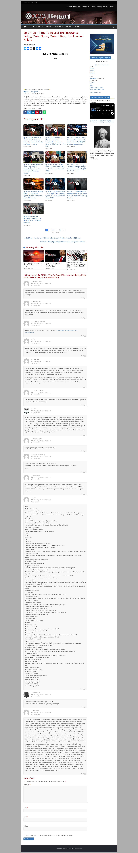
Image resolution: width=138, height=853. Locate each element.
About (77, 26)
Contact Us (69, 26)
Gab (91, 84)
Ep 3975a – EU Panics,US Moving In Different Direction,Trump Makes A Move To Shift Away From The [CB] (55, 142)
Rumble (92, 68)
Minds (91, 85)
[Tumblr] (40, 112)
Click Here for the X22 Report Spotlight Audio (102, 120)
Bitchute (92, 72)
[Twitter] (29, 112)
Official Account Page (95, 92)
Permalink (36, 286)
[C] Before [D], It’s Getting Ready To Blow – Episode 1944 (32, 265)
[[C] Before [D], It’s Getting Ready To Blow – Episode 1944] (33, 251)
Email (25, 817)
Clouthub (92, 74)
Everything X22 (46, 26)
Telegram (92, 82)
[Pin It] (37, 112)
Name (25, 808)
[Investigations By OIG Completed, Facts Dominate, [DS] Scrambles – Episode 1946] (77, 251)
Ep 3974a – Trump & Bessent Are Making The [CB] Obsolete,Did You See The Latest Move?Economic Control (33, 169)
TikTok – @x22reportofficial (97, 89)
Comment (27, 785)
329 (60, 230)
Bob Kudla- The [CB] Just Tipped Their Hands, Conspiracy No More (63, 242)
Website (25, 826)
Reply (84, 298)
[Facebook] (25, 112)
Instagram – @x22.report (96, 87)
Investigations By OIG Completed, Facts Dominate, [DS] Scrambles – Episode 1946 (76, 265)
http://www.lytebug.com (30, 92)
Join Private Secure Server (102, 65)
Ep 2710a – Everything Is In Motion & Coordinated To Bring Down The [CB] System (52, 238)
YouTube (92, 70)
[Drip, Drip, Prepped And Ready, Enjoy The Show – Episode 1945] (55, 251)
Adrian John (36, 693)
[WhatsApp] (44, 112)
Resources (58, 26)
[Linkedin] (33, 112)
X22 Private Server (34, 26)
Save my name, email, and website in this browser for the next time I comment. (49, 835)
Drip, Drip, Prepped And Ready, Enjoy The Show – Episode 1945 (54, 265)
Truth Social (93, 78)
